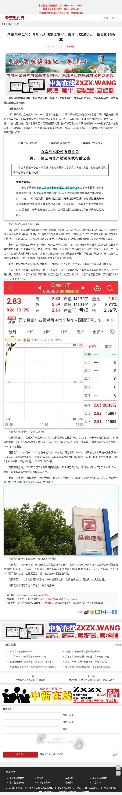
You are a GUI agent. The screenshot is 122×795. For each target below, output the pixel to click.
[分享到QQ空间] (92, 612)
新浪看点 (69, 782)
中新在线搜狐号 (99, 778)
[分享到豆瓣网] (103, 612)
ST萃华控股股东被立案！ (21, 651)
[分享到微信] (97, 612)
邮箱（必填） (69, 722)
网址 (65, 729)
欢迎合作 (96, 782)
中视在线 (69, 778)
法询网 (40, 778)
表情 (115, 755)
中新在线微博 (43, 782)
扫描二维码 (52, 599)
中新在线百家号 (17, 782)
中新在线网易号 (17, 778)
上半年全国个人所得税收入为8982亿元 (28, 656)
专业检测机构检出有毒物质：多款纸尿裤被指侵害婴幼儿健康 (93, 667)
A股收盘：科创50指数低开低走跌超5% (83, 651)
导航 (106, 18)
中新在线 (47, 602)
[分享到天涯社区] (109, 612)
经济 (10, 24)
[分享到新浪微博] (86, 612)
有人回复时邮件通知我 (52, 754)
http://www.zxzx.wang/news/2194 (32, 595)
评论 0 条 (70, 46)
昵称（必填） (69, 715)
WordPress (94, 788)
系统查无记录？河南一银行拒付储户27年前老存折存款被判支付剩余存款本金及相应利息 (50, 661)
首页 (3, 24)
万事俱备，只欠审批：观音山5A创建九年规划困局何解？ (36, 667)
